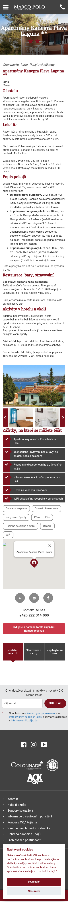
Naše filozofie (16, 805)
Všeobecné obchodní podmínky (28, 828)
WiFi (8, 534)
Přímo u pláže (42, 517)
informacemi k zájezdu (24, 720)
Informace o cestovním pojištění (29, 816)
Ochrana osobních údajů (23, 834)
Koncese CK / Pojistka (22, 822)
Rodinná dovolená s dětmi (20, 525)
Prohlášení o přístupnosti (24, 840)
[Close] (49, 545)
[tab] (13, 651)
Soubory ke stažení (20, 810)
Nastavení (34, 891)
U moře (47, 525)
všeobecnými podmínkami (40, 713)
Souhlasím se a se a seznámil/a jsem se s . (38, 717)
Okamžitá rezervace (46, 508)
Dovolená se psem (16, 508)
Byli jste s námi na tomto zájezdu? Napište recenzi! (34, 628)
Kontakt (12, 799)
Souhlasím (34, 881)
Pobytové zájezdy (16, 517)
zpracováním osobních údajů (25, 716)
